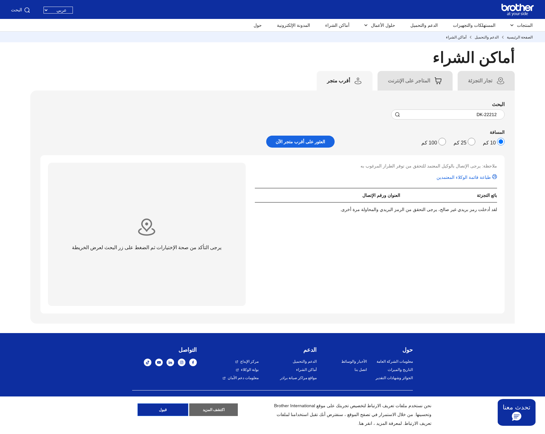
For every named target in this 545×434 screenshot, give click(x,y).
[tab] (480, 80)
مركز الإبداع (249, 361)
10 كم (489, 142)
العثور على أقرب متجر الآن (300, 141)
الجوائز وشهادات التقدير (394, 378)
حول (258, 25)
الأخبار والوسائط (353, 361)
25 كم (460, 142)
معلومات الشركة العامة (395, 361)
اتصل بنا (360, 369)
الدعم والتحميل (424, 25)
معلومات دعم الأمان (243, 378)
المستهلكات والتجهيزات (474, 25)
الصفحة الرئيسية (520, 37)
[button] (517, 412)
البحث (16, 9)
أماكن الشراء (337, 25)
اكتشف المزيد (214, 410)
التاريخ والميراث (400, 369)
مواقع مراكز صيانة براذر (298, 378)
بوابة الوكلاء (250, 369)
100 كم (429, 142)
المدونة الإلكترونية (293, 25)
